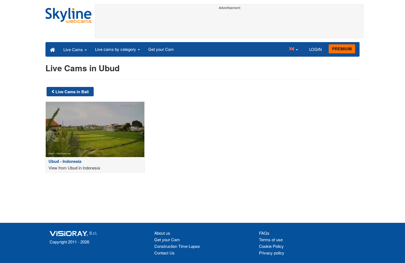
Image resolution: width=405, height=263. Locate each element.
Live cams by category (116, 49)
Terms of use (271, 239)
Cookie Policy (271, 246)
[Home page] (52, 49)
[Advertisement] (229, 24)
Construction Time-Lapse (177, 246)
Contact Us (164, 253)
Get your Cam (161, 49)
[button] (293, 49)
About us (162, 233)
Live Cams (73, 49)
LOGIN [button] (315, 49)
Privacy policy (271, 253)
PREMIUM (342, 49)
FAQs (264, 233)
